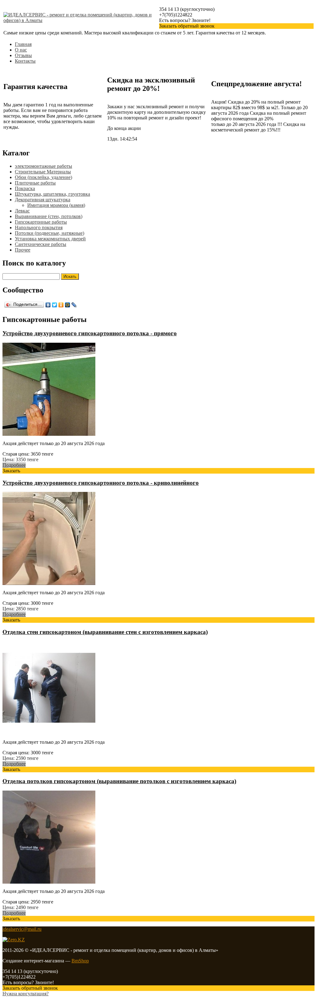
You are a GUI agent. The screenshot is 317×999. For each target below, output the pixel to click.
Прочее (22, 249)
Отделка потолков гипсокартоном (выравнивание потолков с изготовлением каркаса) (119, 781)
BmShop (80, 960)
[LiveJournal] (74, 305)
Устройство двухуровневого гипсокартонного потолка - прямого (89, 333)
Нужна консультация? (25, 993)
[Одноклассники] (61, 305)
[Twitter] (54, 305)
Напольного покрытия (39, 227)
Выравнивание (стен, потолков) (48, 216)
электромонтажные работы (43, 166)
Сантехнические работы (40, 244)
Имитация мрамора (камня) (56, 205)
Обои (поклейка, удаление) (43, 177)
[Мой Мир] (67, 305)
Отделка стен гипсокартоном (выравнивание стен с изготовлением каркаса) (105, 632)
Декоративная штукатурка (42, 199)
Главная (23, 44)
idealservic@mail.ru (21, 929)
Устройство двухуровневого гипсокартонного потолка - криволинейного (100, 482)
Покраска (25, 188)
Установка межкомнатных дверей (50, 238)
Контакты (25, 61)
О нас (21, 49)
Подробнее (14, 465)
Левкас (22, 210)
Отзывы (23, 55)
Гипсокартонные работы (41, 222)
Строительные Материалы (43, 171)
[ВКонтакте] (48, 305)
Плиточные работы (35, 182)
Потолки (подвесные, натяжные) (49, 233)
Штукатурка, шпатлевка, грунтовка (52, 194)
